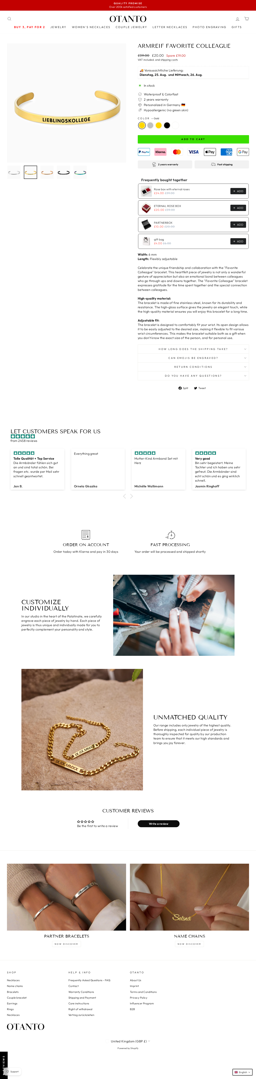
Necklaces (13, 980)
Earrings (12, 1003)
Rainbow (175, 125)
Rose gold (158, 125)
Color (148, 118)
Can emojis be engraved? (193, 358)
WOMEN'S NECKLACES (91, 27)
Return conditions (193, 366)
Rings (10, 1009)
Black (167, 125)
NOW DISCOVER (66, 944)
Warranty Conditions (81, 992)
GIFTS (237, 27)
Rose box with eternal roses (172, 189)
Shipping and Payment (82, 997)
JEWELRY (58, 27)
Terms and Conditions (143, 992)
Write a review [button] (158, 823)
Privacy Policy (138, 997)
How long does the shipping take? (193, 349)
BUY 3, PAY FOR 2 (29, 27)
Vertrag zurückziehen (81, 1015)
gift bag (159, 239)
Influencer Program (142, 1003)
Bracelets (12, 992)
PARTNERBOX (163, 222)
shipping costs (169, 59)
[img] (129, 436)
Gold (141, 125)
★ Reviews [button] (3, 1065)
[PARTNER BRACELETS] (66, 897)
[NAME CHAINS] (189, 897)
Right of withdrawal (80, 1009)
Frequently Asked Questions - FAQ (89, 980)
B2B (132, 1009)
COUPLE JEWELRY (131, 27)
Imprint (134, 986)
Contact (73, 986)
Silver (150, 125)
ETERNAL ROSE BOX (167, 206)
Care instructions (78, 1003)
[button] (125, 496)
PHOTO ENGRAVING (209, 27)
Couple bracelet (17, 997)
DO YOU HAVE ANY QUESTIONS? (193, 375)
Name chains (15, 986)
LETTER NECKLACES (170, 27)
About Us (135, 980)
